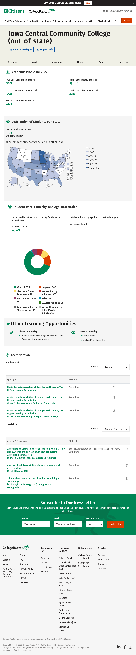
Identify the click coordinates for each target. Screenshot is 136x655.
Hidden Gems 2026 (65, 592)
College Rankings (67, 578)
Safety (102, 62)
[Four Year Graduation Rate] (34, 100)
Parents (44, 571)
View (88, 3)
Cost (34, 62)
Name (25, 518)
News (5, 564)
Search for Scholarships (84, 564)
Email (57, 518)
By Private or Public (65, 604)
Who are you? (92, 518)
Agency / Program (113, 429)
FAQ (21, 560)
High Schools (47, 567)
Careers (124, 62)
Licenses (24, 582)
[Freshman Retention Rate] (97, 90)
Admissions (103, 559)
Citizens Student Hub (100, 21)
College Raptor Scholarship (85, 557)
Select (90, 524)
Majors (80, 62)
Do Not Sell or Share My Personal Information (9, 573)
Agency (108, 367)
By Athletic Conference (64, 612)
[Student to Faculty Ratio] (96, 80)
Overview (12, 62)
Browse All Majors (67, 622)
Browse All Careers (64, 628)
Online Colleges (66, 618)
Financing (102, 564)
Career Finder (65, 573)
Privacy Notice (27, 573)
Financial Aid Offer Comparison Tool (67, 565)
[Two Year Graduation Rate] (34, 80)
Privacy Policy (26, 569)
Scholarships (34, 21)
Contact (23, 555)
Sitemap (24, 564)
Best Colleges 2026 (65, 584)
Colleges (45, 562)
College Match (66, 558)
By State (63, 598)
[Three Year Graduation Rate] (36, 90)
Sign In (127, 20)
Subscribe (115, 524)
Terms (23, 578)
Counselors (46, 558)
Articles (69, 21)
